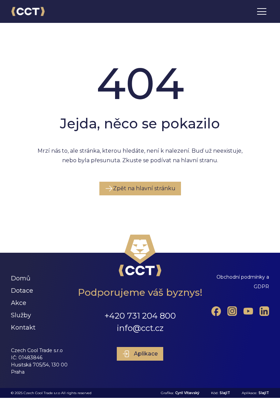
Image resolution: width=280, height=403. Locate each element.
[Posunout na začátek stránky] (140, 255)
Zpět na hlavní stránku (144, 188)
